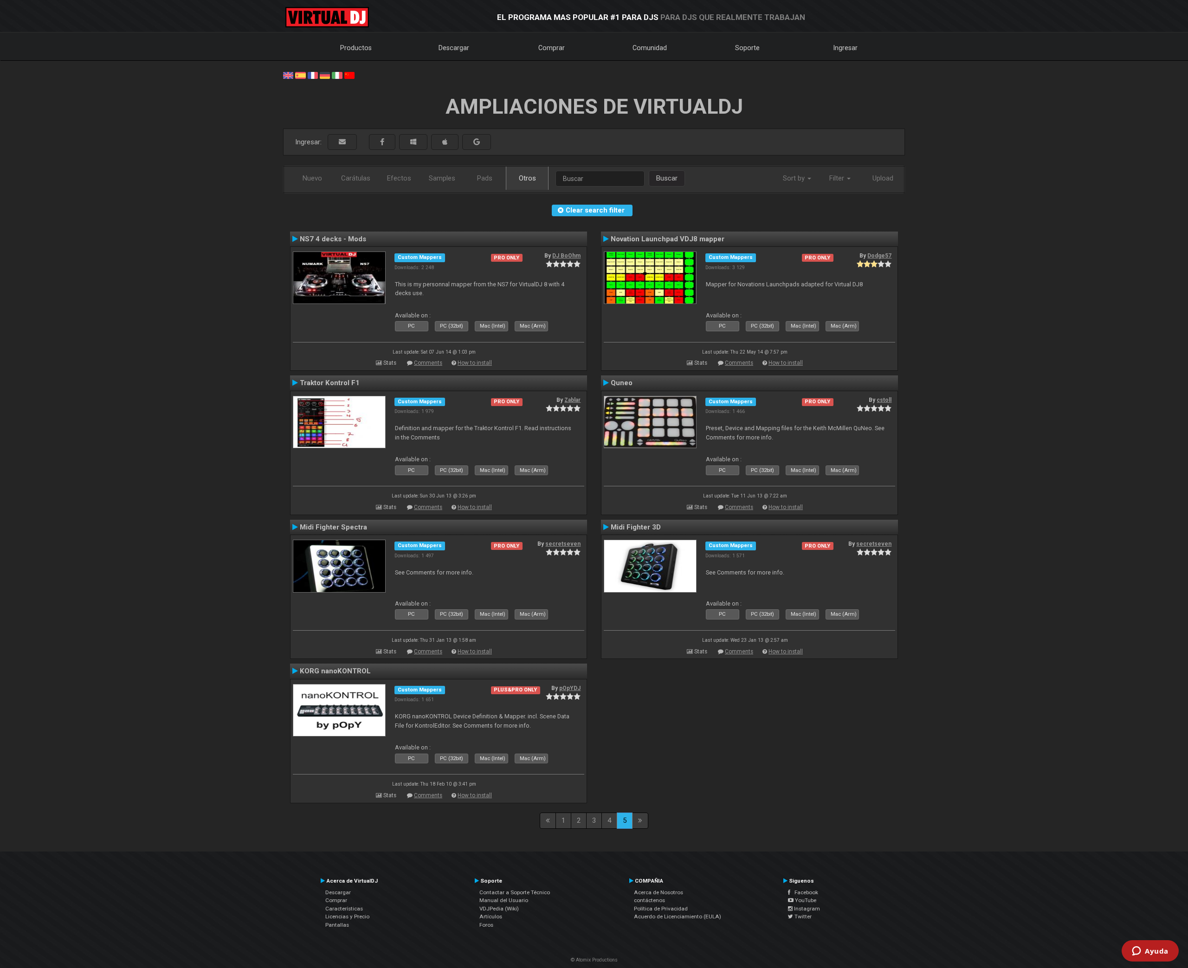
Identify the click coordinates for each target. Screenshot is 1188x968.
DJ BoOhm (566, 255)
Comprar (551, 48)
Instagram (806, 908)
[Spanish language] (300, 75)
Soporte (747, 48)
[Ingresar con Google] (476, 142)
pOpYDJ (570, 688)
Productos (356, 48)
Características (344, 908)
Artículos (490, 916)
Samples (442, 178)
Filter (837, 178)
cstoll (884, 400)
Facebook (804, 892)
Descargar (454, 48)
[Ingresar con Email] (342, 142)
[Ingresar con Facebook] (382, 142)
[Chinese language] (349, 75)
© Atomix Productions (594, 960)
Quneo (622, 383)
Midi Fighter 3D (636, 527)
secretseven (563, 544)
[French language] (313, 75)
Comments (428, 363)
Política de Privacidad (661, 908)
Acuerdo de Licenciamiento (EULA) (677, 916)
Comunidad (650, 48)
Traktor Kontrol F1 (330, 383)
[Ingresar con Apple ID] (444, 142)
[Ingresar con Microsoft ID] (413, 142)
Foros (486, 925)
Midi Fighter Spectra (333, 527)
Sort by (795, 178)
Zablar (572, 400)
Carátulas (355, 178)
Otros (527, 178)
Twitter (802, 916)
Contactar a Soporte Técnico (514, 892)
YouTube (805, 900)
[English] (288, 75)
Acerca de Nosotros (658, 892)
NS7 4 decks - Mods (333, 239)
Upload (882, 178)
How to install (475, 363)
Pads (484, 178)
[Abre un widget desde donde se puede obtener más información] (1150, 951)
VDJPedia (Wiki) (499, 908)
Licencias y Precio (347, 916)
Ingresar (845, 48)
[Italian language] (337, 75)
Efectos (399, 178)
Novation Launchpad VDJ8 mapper (667, 239)
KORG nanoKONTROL (335, 671)
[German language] (325, 75)
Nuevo (312, 178)
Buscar (667, 178)
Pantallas (337, 925)
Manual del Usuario (503, 900)
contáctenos (649, 900)
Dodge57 (879, 255)
